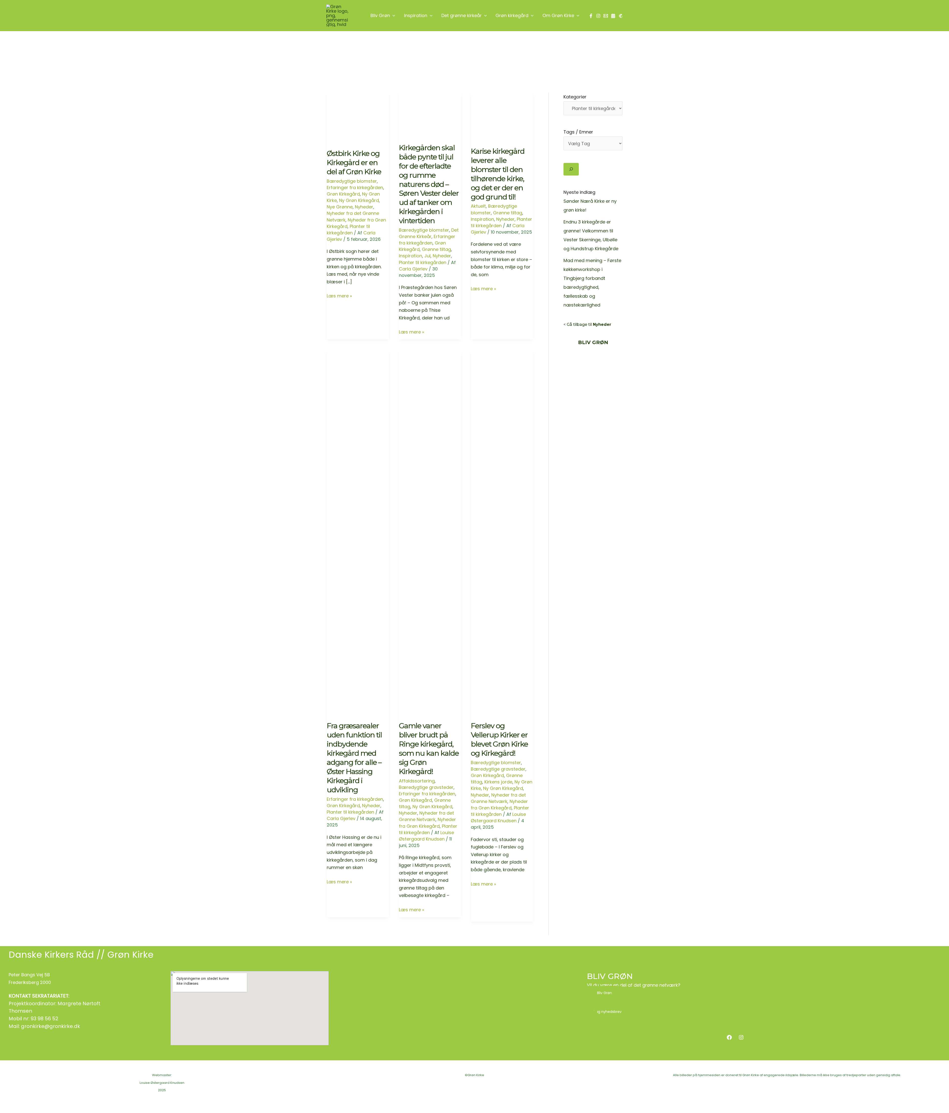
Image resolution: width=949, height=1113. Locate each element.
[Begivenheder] (613, 16)
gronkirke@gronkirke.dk (50, 1026)
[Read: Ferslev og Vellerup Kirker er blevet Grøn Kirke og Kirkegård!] (502, 529)
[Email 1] (606, 16)
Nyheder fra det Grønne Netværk (426, 816)
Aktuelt (478, 206)
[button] (392, 15)
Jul (427, 256)
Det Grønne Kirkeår (429, 233)
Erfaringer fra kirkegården (355, 187)
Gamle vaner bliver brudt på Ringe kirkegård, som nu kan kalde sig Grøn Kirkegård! (429, 748)
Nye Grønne (340, 207)
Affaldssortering (417, 781)
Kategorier (574, 97)
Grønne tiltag (436, 249)
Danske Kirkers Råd (51, 954)
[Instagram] (598, 16)
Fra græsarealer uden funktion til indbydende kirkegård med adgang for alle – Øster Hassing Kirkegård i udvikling (354, 757)
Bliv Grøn (604, 992)
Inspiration (410, 256)
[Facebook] (591, 16)
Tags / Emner (578, 132)
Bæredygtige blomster (352, 181)
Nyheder (364, 207)
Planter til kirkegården (348, 229)
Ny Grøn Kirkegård (359, 200)
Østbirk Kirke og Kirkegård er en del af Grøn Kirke (354, 162)
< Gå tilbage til (587, 324)
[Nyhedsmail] (620, 16)
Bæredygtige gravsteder (426, 787)
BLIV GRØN (610, 976)
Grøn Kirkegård (343, 194)
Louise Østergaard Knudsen (162, 1082)
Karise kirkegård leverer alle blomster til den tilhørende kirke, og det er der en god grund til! (497, 174)
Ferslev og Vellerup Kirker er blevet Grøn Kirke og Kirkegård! (499, 739)
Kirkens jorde (498, 782)
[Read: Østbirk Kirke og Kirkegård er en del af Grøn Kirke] (358, 114)
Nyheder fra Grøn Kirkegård (427, 822)
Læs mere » (339, 296)
